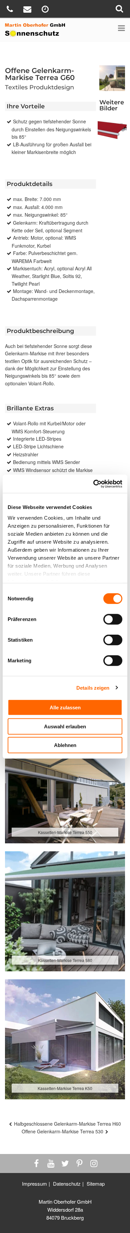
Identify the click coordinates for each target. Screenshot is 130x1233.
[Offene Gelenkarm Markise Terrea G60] (112, 131)
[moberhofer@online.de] (28, 10)
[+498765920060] (11, 10)
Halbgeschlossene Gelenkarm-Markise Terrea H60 (67, 1123)
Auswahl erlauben (65, 726)
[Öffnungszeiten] (46, 10)
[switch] (112, 619)
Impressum (34, 1183)
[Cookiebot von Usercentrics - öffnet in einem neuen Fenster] (93, 483)
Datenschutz (67, 1183)
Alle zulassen (65, 707)
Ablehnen (65, 745)
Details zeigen (92, 687)
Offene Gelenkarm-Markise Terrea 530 (62, 1131)
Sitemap (96, 1183)
